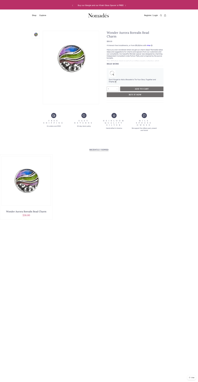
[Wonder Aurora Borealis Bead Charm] (26, 181)
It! (115, 82)
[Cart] (165, 15)
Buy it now (135, 94)
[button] (34, 15)
